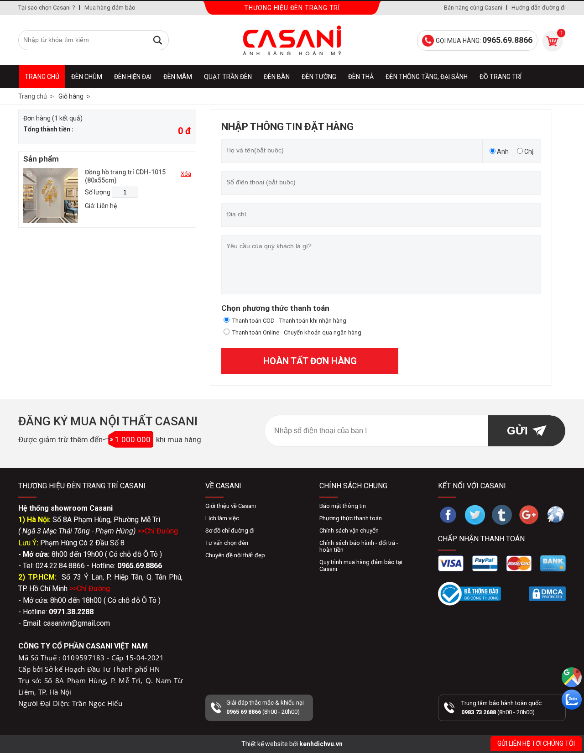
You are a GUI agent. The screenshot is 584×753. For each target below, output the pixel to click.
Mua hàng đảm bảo (110, 7)
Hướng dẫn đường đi (538, 7)
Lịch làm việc (222, 518)
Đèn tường (319, 76)
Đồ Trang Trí (500, 76)
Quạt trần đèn (228, 76)
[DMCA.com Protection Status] (547, 593)
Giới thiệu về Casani (230, 505)
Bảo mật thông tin (342, 505)
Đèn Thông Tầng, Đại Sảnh (427, 76)
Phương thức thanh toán (350, 518)
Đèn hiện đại (132, 76)
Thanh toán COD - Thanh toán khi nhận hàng (289, 320)
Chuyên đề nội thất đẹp (235, 555)
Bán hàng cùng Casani (473, 7)
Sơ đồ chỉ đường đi (230, 530)
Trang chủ (42, 76)
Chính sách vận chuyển (349, 530)
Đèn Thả (361, 76)
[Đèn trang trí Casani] (292, 40)
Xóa (186, 173)
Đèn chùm (86, 76)
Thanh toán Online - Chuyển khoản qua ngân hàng (296, 332)
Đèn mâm (177, 76)
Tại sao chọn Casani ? (46, 7)
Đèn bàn (277, 76)
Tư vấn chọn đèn (226, 542)
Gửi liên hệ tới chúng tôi (536, 743)
